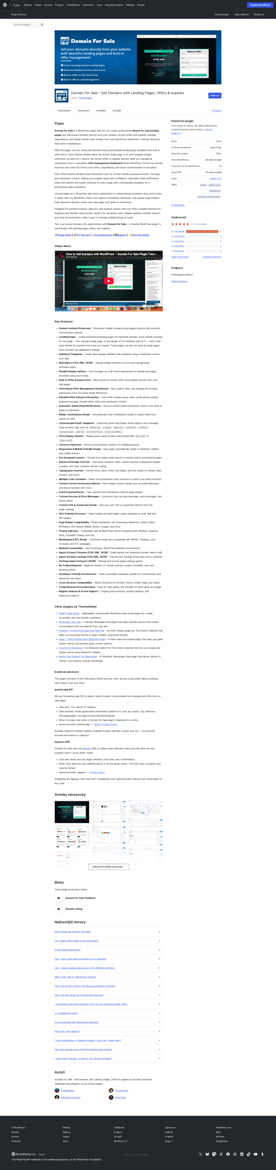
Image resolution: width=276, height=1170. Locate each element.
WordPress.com (223, 1127)
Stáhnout (215, 95)
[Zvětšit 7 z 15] (122, 829)
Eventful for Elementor (71, 647)
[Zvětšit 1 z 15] (85, 803)
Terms (96, 724)
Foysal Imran (121, 1090)
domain (203, 185)
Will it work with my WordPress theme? (75, 977)
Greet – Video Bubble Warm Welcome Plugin (82, 639)
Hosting (15, 1136)
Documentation (103, 235)
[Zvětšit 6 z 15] (122, 803)
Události (169, 1132)
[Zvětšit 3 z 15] (85, 855)
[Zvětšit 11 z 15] (159, 821)
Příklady (66, 1127)
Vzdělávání (119, 1127)
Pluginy (66, 1136)
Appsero (86, 748)
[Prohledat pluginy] (42, 24)
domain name (214, 185)
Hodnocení (83, 110)
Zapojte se (170, 1127)
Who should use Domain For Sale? (73, 931)
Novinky (15, 1132)
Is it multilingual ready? (66, 1013)
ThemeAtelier (85, 97)
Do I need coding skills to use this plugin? (76, 940)
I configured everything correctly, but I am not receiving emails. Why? (91, 1004)
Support (122, 235)
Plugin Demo (64, 235)
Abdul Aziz (120, 1097)
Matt (218, 1132)
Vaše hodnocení (179, 256)
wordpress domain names (209, 197)
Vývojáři (116, 110)
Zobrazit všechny (212, 256)
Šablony (66, 1132)
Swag (169, 1141)
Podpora (216, 110)
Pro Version (83, 235)
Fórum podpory (179, 281)
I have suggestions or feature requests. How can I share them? (88, 1040)
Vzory (65, 1141)
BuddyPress (222, 1141)
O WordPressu (18, 1127)
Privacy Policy (109, 724)
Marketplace (214, 191)
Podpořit (169, 1136)
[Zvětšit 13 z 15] (159, 851)
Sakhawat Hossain (70, 1097)
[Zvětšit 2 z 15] (85, 829)
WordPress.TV (121, 1141)
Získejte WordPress (260, 5)
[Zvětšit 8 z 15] (122, 849)
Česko (42, 1154)
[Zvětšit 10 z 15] (159, 803)
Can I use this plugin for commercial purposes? (79, 995)
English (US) (215, 178)
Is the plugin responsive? (67, 950)
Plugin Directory (19, 14)
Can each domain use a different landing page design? (83, 1049)
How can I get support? (67, 1031)
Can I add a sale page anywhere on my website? (81, 959)
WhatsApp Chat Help (70, 622)
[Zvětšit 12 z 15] (159, 833)
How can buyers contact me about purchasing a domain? (85, 986)
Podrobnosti (64, 110)
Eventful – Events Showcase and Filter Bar (81, 630)
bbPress (220, 1136)
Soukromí (16, 1141)
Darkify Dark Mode (69, 613)
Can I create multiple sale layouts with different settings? (85, 968)
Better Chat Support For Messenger (78, 656)
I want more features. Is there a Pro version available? (83, 1058)
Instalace (101, 110)
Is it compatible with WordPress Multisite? (77, 1022)
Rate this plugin (140, 235)
